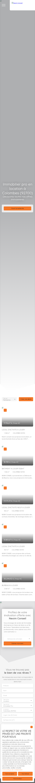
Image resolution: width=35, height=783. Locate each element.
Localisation (6, 709)
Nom (5, 690)
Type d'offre (6, 699)
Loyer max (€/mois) (10, 715)
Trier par (5, 398)
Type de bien (6, 704)
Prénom (6, 686)
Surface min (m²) (9, 720)
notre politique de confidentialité (12, 770)
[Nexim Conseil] (22, 5)
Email (5, 695)
